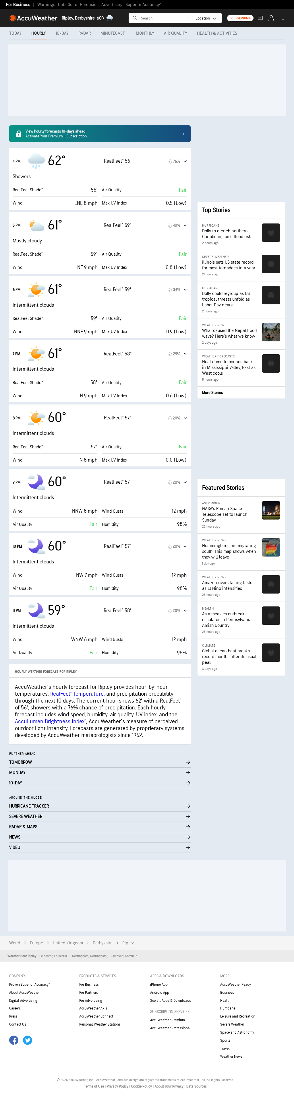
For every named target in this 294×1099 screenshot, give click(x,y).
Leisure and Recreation (237, 1016)
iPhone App (159, 984)
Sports (225, 1040)
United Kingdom (68, 943)
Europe (36, 943)
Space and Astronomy (237, 1032)
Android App (159, 992)
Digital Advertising (23, 1000)
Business (227, 992)
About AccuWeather (24, 992)
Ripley (128, 943)
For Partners (88, 992)
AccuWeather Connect (96, 1016)
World (14, 943)
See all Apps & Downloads (170, 1000)
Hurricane (227, 1008)
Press (13, 1016)
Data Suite (67, 4)
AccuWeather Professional (170, 1028)
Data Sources (196, 1086)
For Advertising (90, 1000)
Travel (225, 1048)
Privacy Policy (118, 1086)
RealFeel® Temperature (77, 693)
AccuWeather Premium (167, 1020)
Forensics (89, 4)
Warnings (46, 4)
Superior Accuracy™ (143, 4)
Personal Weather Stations (100, 1024)
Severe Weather (232, 1024)
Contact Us (17, 1024)
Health (225, 1000)
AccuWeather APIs (93, 1008)
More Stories (212, 392)
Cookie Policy (142, 1086)
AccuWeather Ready (235, 984)
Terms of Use (94, 1086)
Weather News (231, 1056)
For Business (18, 4)
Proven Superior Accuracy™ (29, 984)
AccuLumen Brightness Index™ (50, 721)
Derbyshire (103, 943)
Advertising (112, 4)
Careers (15, 1008)
